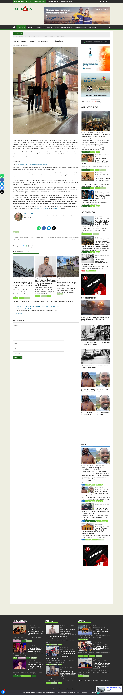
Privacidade (100, 680)
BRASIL (57, 27)
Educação (21, 298)
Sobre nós (87, 680)
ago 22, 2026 (99, 524)
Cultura (92, 169)
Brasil (83, 484)
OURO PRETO (21, 27)
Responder (19, 313)
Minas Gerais (99, 484)
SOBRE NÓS (92, 27)
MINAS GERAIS (48, 27)
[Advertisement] (95, 429)
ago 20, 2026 (32, 660)
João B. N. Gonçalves (27, 278)
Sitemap (93, 680)
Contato (80, 680)
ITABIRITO (38, 27)
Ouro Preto (15, 232)
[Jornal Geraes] (14, 27)
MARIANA (30, 27)
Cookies (107, 680)
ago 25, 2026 (99, 191)
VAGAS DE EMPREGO (81, 27)
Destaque (15, 298)
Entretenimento (17, 641)
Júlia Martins (25, 45)
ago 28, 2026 (17, 278)
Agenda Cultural (66, 27)
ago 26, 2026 (99, 154)
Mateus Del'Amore (71, 278)
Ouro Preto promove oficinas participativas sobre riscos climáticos (63, 238)
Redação (47, 278)
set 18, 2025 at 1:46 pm (24, 308)
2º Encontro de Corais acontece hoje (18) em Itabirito (31, 164)
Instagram (46, 208)
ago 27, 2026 (39, 278)
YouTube (54, 208)
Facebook (37, 208)
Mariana (98, 151)
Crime (83, 270)
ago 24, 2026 (97, 659)
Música (23, 641)
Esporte (80, 639)
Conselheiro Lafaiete (90, 521)
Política (49, 295)
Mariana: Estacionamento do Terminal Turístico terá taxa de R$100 (28, 238)
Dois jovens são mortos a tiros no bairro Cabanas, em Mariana (65, 1)
